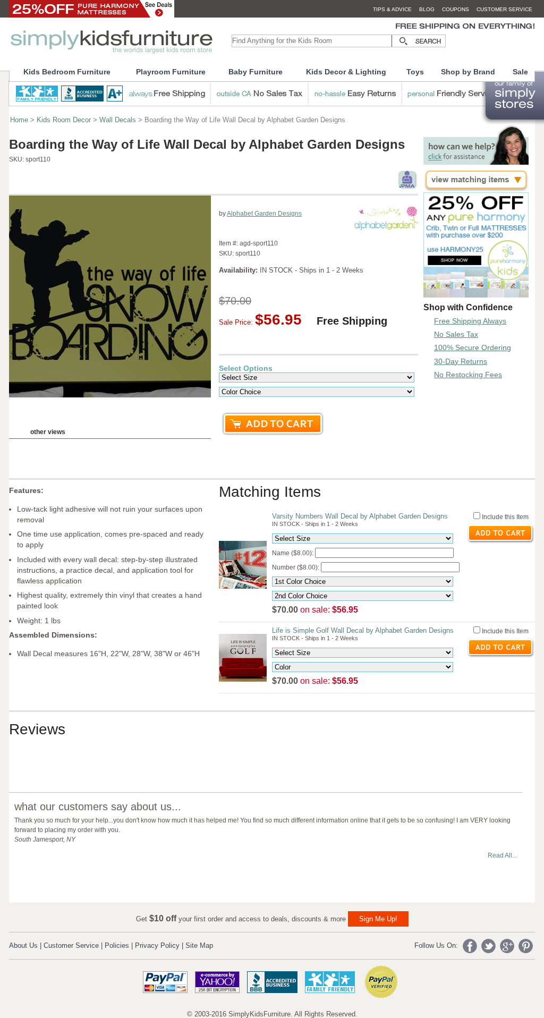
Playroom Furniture (171, 71)
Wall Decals (117, 120)
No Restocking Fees (468, 374)
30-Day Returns (460, 361)
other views (47, 432)
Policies (117, 945)
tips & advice (392, 9)
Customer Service (71, 945)
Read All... (502, 855)
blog (427, 9)
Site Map (199, 945)
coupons (455, 9)
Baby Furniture (255, 71)
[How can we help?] (476, 161)
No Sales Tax (456, 334)
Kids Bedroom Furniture (66, 71)
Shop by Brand (468, 71)
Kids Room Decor (64, 120)
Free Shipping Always (470, 321)
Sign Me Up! (378, 919)
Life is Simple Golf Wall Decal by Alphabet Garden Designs (363, 630)
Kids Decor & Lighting (346, 71)
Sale (520, 71)
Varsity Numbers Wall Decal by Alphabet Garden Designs (360, 516)
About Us (23, 945)
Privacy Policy (157, 945)
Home (19, 120)
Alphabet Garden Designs (264, 213)
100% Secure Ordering (472, 347)
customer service (504, 9)
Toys (415, 71)
